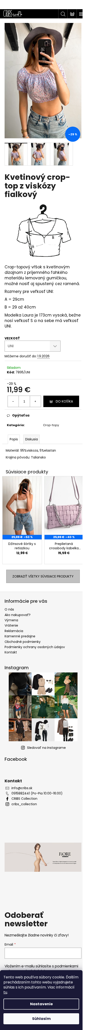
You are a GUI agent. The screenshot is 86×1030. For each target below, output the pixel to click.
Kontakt (11, 652)
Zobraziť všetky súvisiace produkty (43, 576)
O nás (9, 609)
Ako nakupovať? (18, 615)
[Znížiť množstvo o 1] (13, 401)
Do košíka (64, 401)
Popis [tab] (14, 439)
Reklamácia (14, 631)
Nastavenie (41, 1004)
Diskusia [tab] (31, 439)
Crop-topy (51, 425)
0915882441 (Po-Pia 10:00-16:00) (37, 793)
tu (5, 992)
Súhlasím (41, 1018)
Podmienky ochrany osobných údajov (35, 647)
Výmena (11, 620)
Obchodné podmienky (23, 641)
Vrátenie (11, 625)
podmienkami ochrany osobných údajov (41, 969)
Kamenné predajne (20, 636)
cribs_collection (24, 804)
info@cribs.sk (21, 788)
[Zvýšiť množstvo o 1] (35, 401)
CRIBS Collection (24, 799)
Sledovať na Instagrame (46, 747)
